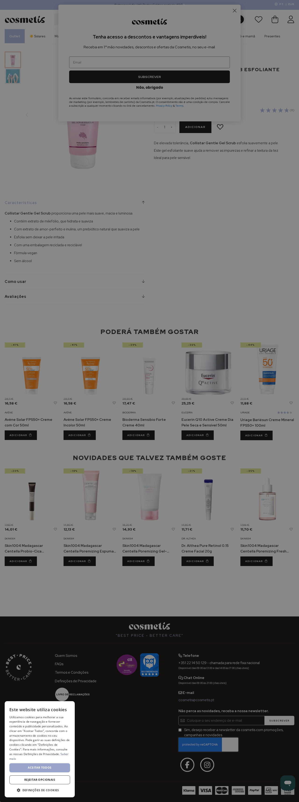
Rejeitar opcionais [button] (39, 780)
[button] (39, 790)
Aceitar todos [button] (39, 768)
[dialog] (40, 749)
